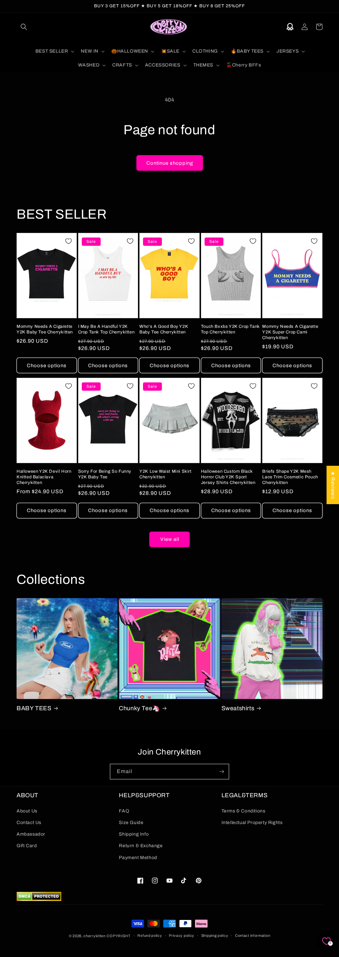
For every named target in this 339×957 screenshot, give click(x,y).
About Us (27, 810)
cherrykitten (94, 936)
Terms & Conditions (243, 810)
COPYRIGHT (118, 936)
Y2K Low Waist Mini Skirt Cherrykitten (165, 474)
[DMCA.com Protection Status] (39, 899)
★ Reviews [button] (333, 485)
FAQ (124, 810)
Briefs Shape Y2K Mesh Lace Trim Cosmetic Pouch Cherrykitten (290, 477)
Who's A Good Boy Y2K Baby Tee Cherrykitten (163, 329)
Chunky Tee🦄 (139, 708)
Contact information (252, 935)
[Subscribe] (221, 771)
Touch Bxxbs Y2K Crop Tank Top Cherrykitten (230, 329)
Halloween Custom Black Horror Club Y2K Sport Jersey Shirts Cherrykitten (228, 477)
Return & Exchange (141, 845)
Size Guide (131, 822)
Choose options (47, 365)
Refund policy (149, 935)
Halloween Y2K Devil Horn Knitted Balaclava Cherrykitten (44, 477)
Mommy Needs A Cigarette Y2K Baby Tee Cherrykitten (45, 329)
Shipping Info (134, 834)
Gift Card (27, 845)
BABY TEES (34, 708)
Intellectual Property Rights (252, 822)
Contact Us (29, 822)
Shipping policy (214, 935)
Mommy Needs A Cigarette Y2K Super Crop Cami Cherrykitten (290, 332)
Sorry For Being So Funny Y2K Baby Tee (104, 474)
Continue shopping (169, 163)
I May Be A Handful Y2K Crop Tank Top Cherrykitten (106, 329)
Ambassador (31, 834)
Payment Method (138, 857)
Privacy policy (181, 935)
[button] (24, 27)
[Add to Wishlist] (68, 241)
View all (169, 539)
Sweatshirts (238, 708)
